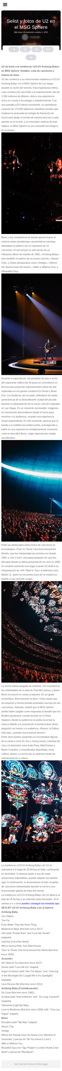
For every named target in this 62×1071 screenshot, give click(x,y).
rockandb (35, 37)
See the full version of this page (31, 1064)
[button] (5, 4)
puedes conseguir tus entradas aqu (40, 903)
